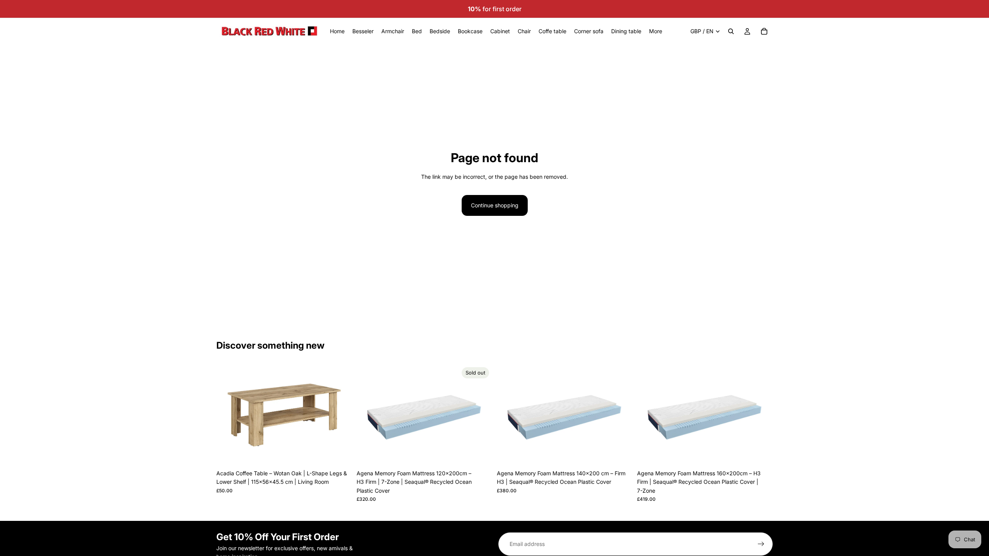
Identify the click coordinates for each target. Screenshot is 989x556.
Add (346, 454)
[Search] (730, 31)
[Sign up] (761, 544)
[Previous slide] (228, 415)
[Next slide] (340, 415)
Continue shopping (494, 205)
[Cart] (764, 31)
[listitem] (655, 31)
